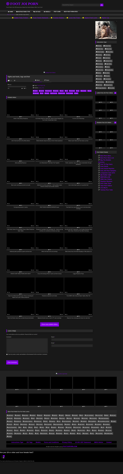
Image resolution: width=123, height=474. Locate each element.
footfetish (84, 421)
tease (66, 433)
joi (20, 427)
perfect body (62, 93)
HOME (11, 11)
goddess (68, 424)
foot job (10, 424)
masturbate (86, 427)
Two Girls (112, 87)
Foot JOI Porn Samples (108, 170)
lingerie (47, 93)
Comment (8, 337)
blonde (68, 415)
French (99, 57)
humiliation (107, 424)
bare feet (26, 415)
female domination (104, 418)
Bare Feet (109, 48)
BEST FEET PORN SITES (71, 11)
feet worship (94, 418)
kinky (31, 427)
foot (78, 90)
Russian (107, 75)
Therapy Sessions (102, 87)
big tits (61, 415)
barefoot (33, 415)
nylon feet (45, 430)
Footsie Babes (58, 18)
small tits (10, 433)
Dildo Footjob (101, 51)
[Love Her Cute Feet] (61, 373)
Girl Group (100, 63)
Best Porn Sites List (107, 158)
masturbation (96, 427)
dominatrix (26, 418)
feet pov (62, 418)
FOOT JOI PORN (23, 4)
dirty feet (114, 415)
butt (82, 415)
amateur (18, 415)
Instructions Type (17, 442)
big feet (55, 415)
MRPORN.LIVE (105, 177)
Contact (109, 442)
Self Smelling (101, 81)
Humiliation (100, 66)
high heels (36, 93)
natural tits (30, 430)
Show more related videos (50, 324)
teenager (86, 433)
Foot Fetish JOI (41, 85)
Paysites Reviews (106, 181)
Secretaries (107, 78)
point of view (82, 430)
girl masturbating (58, 424)
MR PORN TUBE (105, 175)
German (99, 60)
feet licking (55, 418)
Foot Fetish (104, 166)
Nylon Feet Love (91, 18)
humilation (98, 424)
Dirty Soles (110, 51)
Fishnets (100, 54)
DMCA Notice (98, 442)
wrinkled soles (109, 433)
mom (17, 430)
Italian (108, 66)
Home (8, 14)
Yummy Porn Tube (106, 190)
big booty (56, 90)
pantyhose (59, 430)
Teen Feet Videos (106, 185)
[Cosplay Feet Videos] (49, 72)
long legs (62, 427)
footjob (114, 421)
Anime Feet (107, 45)
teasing (73, 433)
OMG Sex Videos (106, 179)
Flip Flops (107, 54)
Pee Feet (100, 75)
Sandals (99, 78)
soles (31, 433)
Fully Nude (107, 57)
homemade (90, 424)
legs (48, 427)
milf (103, 427)
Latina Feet (100, 69)
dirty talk (10, 418)
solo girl (52, 433)
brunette (75, 415)
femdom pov (38, 421)
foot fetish (84, 90)
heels (90, 90)
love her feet (54, 93)
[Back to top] (118, 469)
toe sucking (99, 433)
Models (38, 442)
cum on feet (99, 415)
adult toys (10, 415)
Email (53, 343)
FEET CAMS (57, 11)
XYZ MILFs (104, 188)
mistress (10, 430)
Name (53, 337)
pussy (95, 430)
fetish (46, 421)
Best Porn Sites (105, 156)
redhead (101, 430)
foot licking (24, 424)
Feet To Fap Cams (106, 164)
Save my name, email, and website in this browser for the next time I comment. (27, 354)
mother (23, 430)
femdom (10, 421)
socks (25, 433)
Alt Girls (99, 45)
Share (47, 80)
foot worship (48, 424)
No (3, 457)
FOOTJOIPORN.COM (70, 446)
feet (67, 90)
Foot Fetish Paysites (107, 168)
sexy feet (109, 430)
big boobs (47, 415)
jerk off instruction (12, 427)
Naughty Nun (110, 69)
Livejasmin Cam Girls (107, 173)
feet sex (70, 418)
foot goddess (93, 421)
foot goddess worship (104, 421)
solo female (44, 433)
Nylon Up (105, 18)
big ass (40, 415)
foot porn (32, 424)
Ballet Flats (100, 48)
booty (62, 90)
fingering (53, 421)
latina (42, 427)
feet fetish (73, 90)
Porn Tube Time (105, 183)
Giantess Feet (108, 60)
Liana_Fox (41, 87)
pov (89, 430)
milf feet (109, 427)
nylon (38, 430)
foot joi (16, 424)
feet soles (85, 418)
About (38, 80)
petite (74, 430)
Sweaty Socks (109, 84)
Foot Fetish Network (40, 18)
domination (18, 418)
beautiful (42, 90)
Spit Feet (100, 84)
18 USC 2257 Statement (83, 442)
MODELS (47, 11)
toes (93, 433)
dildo (107, 415)
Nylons (12, 14)
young (9, 436)
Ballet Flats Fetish (21, 18)
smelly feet (18, 433)
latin (37, 427)
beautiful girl (49, 90)
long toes (69, 427)
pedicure (67, 430)
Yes (4, 456)
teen (79, 433)
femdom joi (18, 421)
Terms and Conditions (51, 442)
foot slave (40, 424)
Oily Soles (107, 72)
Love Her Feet (74, 18)
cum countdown (89, 415)
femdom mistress (28, 421)
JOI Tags (29, 442)
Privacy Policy (67, 442)
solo (37, 433)
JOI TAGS (37, 11)
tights (77, 93)
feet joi (47, 418)
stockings (60, 433)
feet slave (77, 418)
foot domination (67, 421)
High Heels (108, 63)
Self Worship (110, 81)
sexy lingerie (70, 93)
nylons (52, 430)
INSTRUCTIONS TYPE (24, 11)
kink (42, 93)
